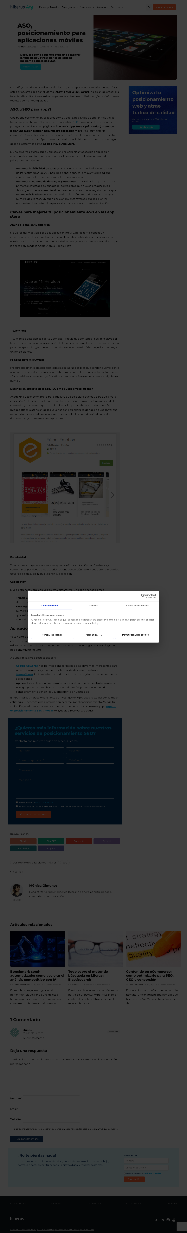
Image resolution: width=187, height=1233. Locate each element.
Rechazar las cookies (51, 635)
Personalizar (91, 635)
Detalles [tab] (93, 605)
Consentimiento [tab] (49, 605)
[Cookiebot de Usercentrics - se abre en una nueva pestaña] (143, 596)
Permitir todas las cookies (135, 635)
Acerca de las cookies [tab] (137, 605)
